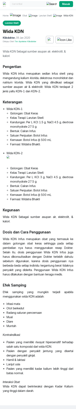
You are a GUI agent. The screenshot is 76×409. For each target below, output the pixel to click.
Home (5, 15)
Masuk (66, 4)
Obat (24, 15)
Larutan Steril (45, 15)
